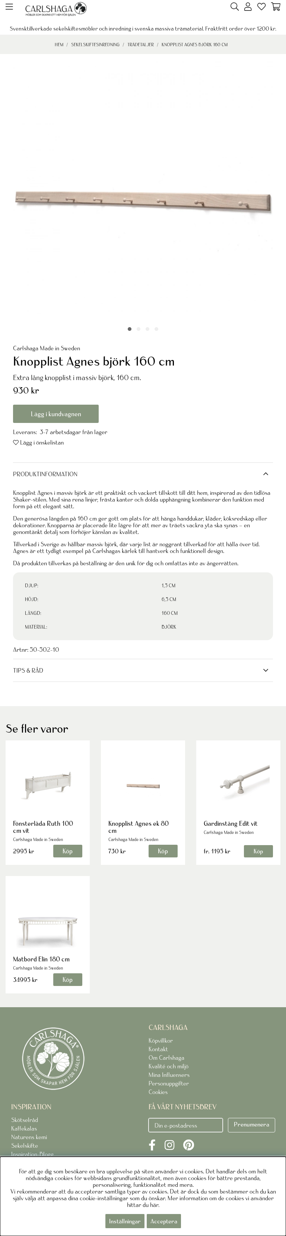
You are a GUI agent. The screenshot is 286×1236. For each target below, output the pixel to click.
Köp (258, 851)
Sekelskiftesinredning (95, 44)
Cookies (158, 1091)
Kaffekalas (24, 1128)
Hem (59, 44)
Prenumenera (251, 1124)
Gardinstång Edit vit (231, 823)
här (154, 1204)
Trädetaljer (140, 44)
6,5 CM (169, 599)
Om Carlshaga (166, 1057)
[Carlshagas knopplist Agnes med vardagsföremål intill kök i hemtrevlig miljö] (147, 329)
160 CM (170, 613)
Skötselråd (24, 1119)
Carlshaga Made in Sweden (46, 348)
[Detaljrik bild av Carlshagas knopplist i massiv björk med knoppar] (156, 329)
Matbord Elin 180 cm (41, 958)
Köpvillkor (161, 1040)
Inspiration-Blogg (32, 1154)
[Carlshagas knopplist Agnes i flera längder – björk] (138, 329)
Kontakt (158, 1049)
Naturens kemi (29, 1137)
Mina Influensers (169, 1074)
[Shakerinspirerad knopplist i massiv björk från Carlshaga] (129, 329)
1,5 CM (168, 585)
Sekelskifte (24, 1145)
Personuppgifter (169, 1083)
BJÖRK (169, 627)
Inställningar (125, 1221)
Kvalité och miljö (168, 1066)
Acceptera (163, 1221)
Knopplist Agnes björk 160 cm (195, 44)
